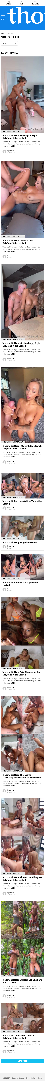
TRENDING (34, 4)
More (13, 146)
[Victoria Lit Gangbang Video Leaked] (22, 528)
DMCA (40, 1078)
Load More (22, 1061)
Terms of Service (18, 1078)
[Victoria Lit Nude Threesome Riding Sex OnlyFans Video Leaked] (22, 836)
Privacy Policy (31, 1078)
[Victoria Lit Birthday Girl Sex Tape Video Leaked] (22, 485)
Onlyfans (7, 131)
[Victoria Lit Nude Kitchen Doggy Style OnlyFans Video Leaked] (22, 302)
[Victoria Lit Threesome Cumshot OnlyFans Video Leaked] (22, 1018)
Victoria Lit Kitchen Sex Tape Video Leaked (20, 584)
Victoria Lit (18, 131)
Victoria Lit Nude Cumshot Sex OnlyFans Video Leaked (18, 241)
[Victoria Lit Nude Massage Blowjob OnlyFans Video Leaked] (22, 94)
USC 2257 (6, 1078)
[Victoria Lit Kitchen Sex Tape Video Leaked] (22, 567)
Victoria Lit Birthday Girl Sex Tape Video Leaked (22, 502)
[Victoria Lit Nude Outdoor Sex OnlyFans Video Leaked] (22, 939)
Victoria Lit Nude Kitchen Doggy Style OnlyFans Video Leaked (21, 344)
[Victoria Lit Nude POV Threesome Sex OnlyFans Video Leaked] (22, 633)
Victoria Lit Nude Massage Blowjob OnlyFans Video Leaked (20, 136)
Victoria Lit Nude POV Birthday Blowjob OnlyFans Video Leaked (22, 447)
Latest (9, 4)
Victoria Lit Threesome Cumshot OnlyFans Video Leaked (19, 1036)
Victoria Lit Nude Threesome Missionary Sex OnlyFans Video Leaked (22, 776)
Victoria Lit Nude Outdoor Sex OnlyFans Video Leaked (22, 981)
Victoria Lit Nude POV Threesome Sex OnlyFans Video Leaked (21, 673)
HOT (21, 4)
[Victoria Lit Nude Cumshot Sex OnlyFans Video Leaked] (22, 199)
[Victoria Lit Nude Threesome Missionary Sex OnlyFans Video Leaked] (22, 734)
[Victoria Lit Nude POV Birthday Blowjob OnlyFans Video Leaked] (22, 405)
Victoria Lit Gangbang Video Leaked (20, 542)
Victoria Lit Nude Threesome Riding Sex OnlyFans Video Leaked (22, 878)
